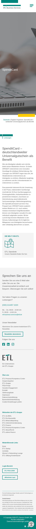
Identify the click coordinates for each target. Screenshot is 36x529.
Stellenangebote (8, 392)
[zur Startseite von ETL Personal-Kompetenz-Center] (12, 7)
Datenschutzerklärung (9, 397)
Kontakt (4, 390)
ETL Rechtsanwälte (9, 418)
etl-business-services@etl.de (12, 314)
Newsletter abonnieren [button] (13, 334)
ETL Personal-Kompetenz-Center (13, 378)
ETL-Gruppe (6, 383)
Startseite (6, 120)
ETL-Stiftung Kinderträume (11, 455)
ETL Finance (6, 425)
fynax (4, 446)
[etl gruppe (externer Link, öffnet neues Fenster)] (8, 344)
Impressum (6, 395)
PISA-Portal (6, 385)
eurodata (5, 451)
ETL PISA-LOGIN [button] (10, 470)
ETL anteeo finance (9, 432)
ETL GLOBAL (7, 416)
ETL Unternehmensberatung (12, 423)
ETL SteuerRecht (8, 430)
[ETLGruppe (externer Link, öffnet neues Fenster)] (3, 344)
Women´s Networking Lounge (12, 453)
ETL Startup (6, 448)
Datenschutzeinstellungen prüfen (18, 521)
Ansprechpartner (8, 381)
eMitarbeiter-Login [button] (10, 477)
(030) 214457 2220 (10, 305)
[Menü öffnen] (31, 5)
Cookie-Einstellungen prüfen (12, 402)
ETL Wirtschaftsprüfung (10, 420)
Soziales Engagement (9, 388)
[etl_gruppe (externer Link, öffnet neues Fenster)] (13, 344)
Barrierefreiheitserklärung (11, 399)
